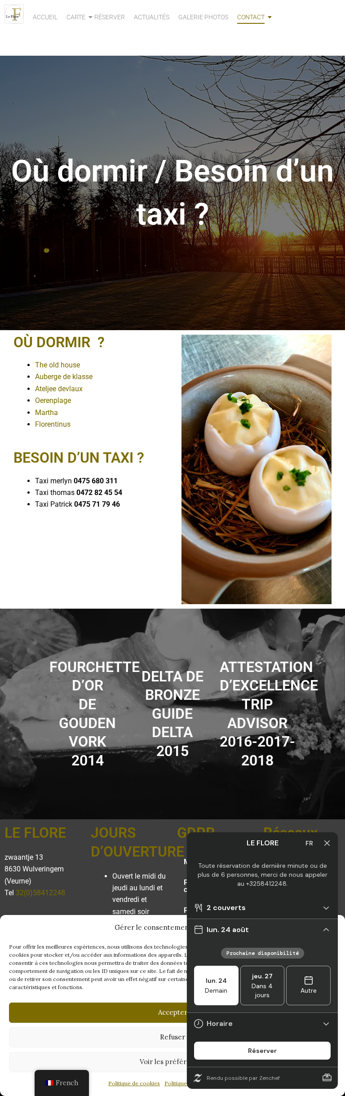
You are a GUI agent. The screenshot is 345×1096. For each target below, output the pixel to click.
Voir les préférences (173, 1061)
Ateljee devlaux (59, 388)
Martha (46, 412)
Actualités (151, 17)
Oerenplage (53, 400)
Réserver (109, 17)
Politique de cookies (134, 1083)
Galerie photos (203, 17)
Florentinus (53, 424)
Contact (251, 17)
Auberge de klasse (64, 376)
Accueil (45, 17)
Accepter (172, 1012)
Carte (75, 17)
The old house (57, 365)
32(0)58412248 (40, 892)
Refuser (172, 1037)
